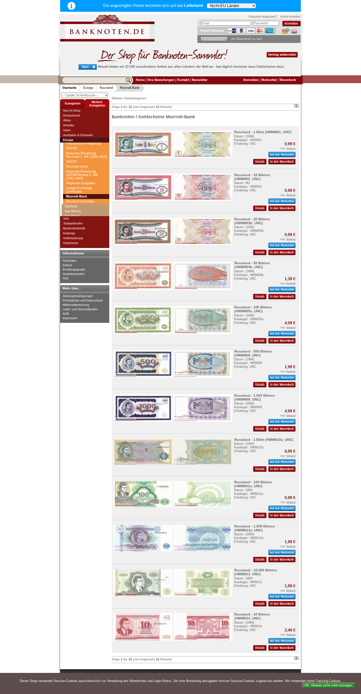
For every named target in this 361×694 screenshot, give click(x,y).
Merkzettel (269, 80)
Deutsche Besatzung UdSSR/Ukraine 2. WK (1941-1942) (82, 175)
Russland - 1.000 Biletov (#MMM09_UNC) (254, 397)
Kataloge (69, 233)
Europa (88, 88)
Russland (106, 88)
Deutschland (71, 115)
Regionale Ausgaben (80, 183)
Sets (66, 218)
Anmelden (251, 80)
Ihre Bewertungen (161, 80)
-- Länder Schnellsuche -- (85, 95)
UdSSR (71, 161)
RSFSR (71, 148)
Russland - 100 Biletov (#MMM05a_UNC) (253, 309)
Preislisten (70, 260)
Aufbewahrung (73, 238)
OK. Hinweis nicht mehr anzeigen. (329, 685)
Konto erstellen (290, 16)
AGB (66, 313)
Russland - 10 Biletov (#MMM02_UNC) (252, 177)
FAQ (65, 278)
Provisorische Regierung (83, 143)
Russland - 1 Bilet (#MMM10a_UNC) (263, 440)
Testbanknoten (73, 223)
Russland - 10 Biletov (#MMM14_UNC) (252, 616)
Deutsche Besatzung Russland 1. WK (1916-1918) (86, 154)
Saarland (71, 206)
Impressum (70, 318)
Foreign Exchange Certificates (79, 189)
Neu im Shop (72, 110)
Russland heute (77, 166)
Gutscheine (70, 243)
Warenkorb (287, 80)
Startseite (69, 88)
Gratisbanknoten (74, 274)
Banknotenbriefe (74, 228)
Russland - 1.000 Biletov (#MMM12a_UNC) (254, 528)
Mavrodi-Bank (129, 88)
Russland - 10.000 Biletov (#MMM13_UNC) (255, 572)
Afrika (67, 120)
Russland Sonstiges (80, 201)
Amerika (68, 125)
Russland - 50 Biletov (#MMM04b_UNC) (252, 265)
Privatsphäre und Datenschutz (83, 300)
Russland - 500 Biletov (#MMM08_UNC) (253, 353)
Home (140, 80)
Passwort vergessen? (263, 16)
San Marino (73, 211)
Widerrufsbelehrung (76, 305)
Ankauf (67, 265)
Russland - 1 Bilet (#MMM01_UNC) (263, 132)
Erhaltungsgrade (74, 269)
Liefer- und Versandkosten (80, 309)
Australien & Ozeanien (78, 135)
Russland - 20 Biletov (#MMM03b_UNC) (252, 221)
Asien (67, 130)
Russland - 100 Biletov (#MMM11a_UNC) (253, 484)
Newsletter (200, 80)
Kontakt (183, 80)
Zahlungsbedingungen (78, 296)
